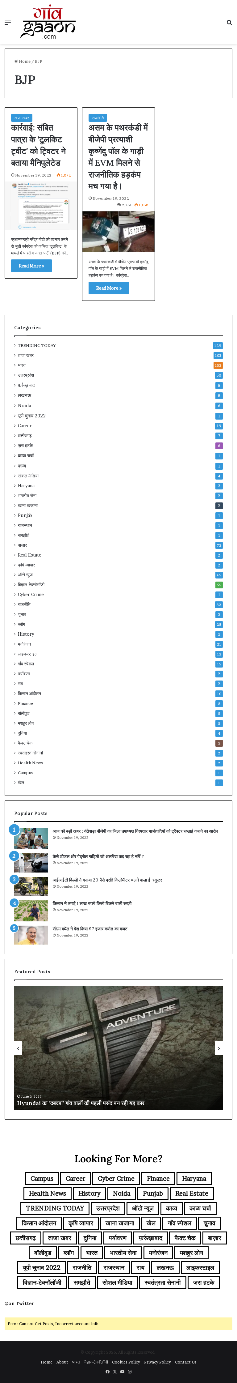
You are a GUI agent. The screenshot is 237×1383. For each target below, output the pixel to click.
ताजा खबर (22, 117)
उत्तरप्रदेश (26, 375)
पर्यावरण (24, 674)
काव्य (22, 466)
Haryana (26, 486)
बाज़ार (22, 545)
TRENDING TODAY (37, 345)
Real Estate (29, 555)
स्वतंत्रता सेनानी (30, 752)
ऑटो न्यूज (25, 574)
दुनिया (22, 733)
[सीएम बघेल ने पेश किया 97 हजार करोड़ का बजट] (31, 935)
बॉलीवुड (24, 713)
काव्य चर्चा (26, 456)
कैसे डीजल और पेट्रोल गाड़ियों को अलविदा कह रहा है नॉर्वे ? (98, 856)
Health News (30, 762)
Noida (24, 405)
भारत (22, 365)
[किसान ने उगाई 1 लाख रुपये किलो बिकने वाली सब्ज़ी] (31, 910)
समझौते (23, 535)
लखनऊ (24, 395)
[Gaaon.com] (48, 22)
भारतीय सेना (27, 495)
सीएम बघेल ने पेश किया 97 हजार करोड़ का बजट (90, 929)
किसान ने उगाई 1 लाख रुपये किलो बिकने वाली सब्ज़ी (92, 903)
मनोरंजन (24, 644)
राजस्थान (25, 525)
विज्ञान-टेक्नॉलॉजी (31, 584)
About (62, 1362)
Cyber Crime (31, 594)
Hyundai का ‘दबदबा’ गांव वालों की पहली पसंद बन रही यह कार (80, 1103)
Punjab (25, 515)
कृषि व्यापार (26, 565)
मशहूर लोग (26, 723)
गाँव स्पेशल (26, 663)
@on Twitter (19, 1303)
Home (24, 61)
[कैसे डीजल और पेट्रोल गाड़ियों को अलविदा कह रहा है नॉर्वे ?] (31, 863)
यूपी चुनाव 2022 (32, 416)
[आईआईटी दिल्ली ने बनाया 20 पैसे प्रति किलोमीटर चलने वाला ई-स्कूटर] (31, 886)
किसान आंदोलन (29, 693)
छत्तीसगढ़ (25, 435)
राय (20, 683)
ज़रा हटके (25, 445)
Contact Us (186, 1362)
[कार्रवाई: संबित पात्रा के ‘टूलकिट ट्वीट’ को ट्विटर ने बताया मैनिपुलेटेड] (41, 205)
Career (25, 426)
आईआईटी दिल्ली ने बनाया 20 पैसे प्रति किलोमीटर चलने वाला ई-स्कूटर (107, 880)
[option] (118, 1048)
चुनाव (22, 614)
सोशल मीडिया (28, 476)
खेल (21, 782)
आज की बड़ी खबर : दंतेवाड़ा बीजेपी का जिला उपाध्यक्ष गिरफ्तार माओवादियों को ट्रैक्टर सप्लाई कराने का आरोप (135, 831)
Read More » (31, 265)
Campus (25, 772)
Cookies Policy (126, 1362)
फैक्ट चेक (25, 743)
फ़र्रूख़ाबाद (26, 385)
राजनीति (98, 117)
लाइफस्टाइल (27, 653)
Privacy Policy (157, 1362)
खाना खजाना (28, 505)
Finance (25, 703)
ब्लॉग (21, 624)
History (26, 634)
